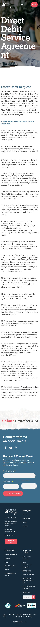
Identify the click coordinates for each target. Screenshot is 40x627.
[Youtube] (10, 447)
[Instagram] (15, 447)
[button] (22, 4)
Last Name (25, 480)
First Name (8, 481)
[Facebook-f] (5, 447)
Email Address (9, 471)
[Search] (33, 597)
